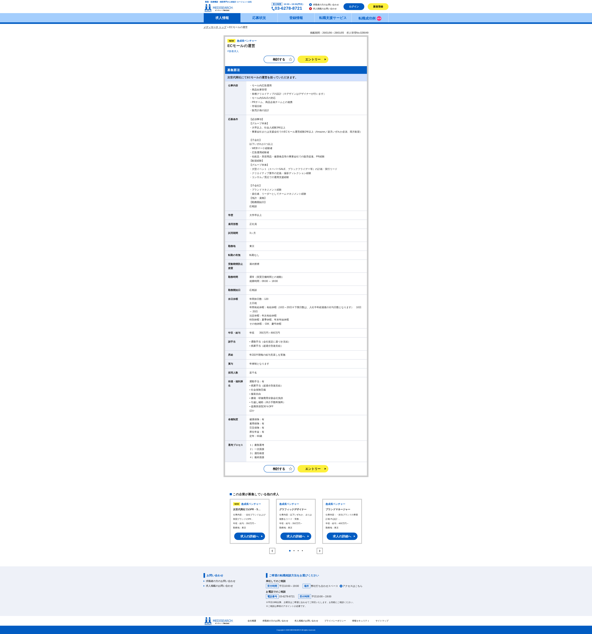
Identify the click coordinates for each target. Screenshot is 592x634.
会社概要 (252, 621)
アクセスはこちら (352, 586)
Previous (271, 551)
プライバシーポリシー (335, 621)
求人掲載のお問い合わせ (325, 8)
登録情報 (296, 18)
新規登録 (378, 6)
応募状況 (259, 18)
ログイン (354, 6)
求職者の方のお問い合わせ (326, 4)
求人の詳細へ (249, 536)
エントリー (313, 59)
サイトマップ (382, 621)
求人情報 (222, 18)
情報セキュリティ (360, 621)
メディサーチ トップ (215, 27)
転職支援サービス (333, 18)
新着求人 (234, 51)
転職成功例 (370, 18)
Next (320, 551)
